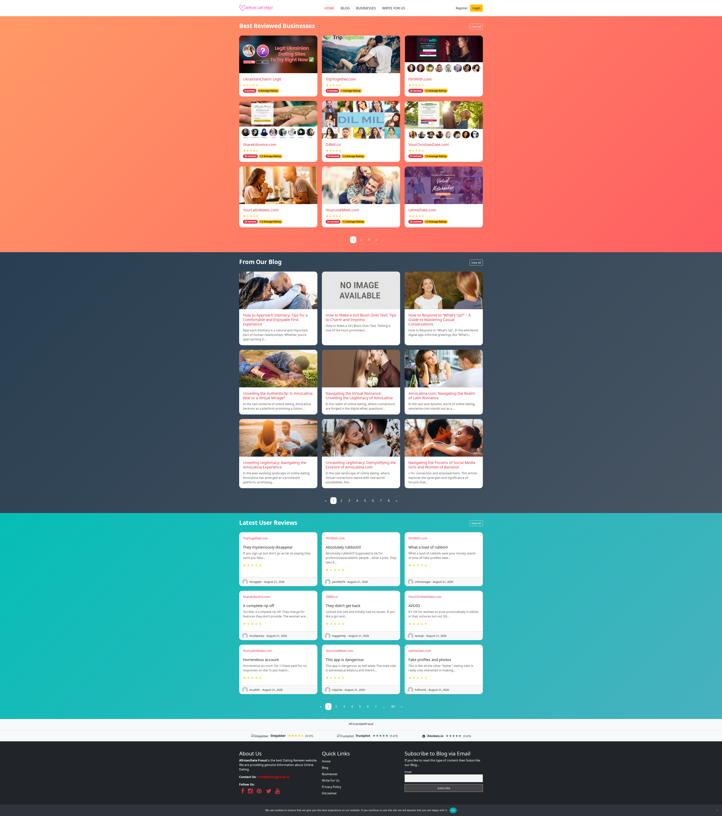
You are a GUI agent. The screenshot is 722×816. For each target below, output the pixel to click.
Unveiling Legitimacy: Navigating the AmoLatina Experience (274, 465)
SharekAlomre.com (259, 144)
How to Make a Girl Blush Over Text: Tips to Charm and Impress (361, 317)
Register (462, 8)
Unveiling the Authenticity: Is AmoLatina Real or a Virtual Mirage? (277, 395)
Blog (325, 768)
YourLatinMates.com (261, 210)
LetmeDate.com (422, 210)
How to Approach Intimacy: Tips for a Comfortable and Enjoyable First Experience (275, 320)
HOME (329, 8)
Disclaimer (329, 793)
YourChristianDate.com (428, 144)
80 (393, 706)
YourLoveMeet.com (342, 210)
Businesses (330, 774)
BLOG (345, 8)
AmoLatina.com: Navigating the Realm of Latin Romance (441, 395)
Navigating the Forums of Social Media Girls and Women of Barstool (441, 465)
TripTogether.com (341, 79)
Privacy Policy (331, 787)
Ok (453, 810)
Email (408, 772)
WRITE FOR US (393, 8)
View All (476, 26)
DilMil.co (333, 144)
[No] (717, 810)
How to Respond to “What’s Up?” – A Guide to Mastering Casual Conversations (439, 320)
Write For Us (331, 780)
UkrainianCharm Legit (262, 79)
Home (326, 761)
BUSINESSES (366, 8)
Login (476, 8)
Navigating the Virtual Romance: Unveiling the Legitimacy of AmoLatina (359, 395)
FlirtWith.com (420, 79)
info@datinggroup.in (274, 777)
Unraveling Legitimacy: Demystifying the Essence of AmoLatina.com (361, 465)
